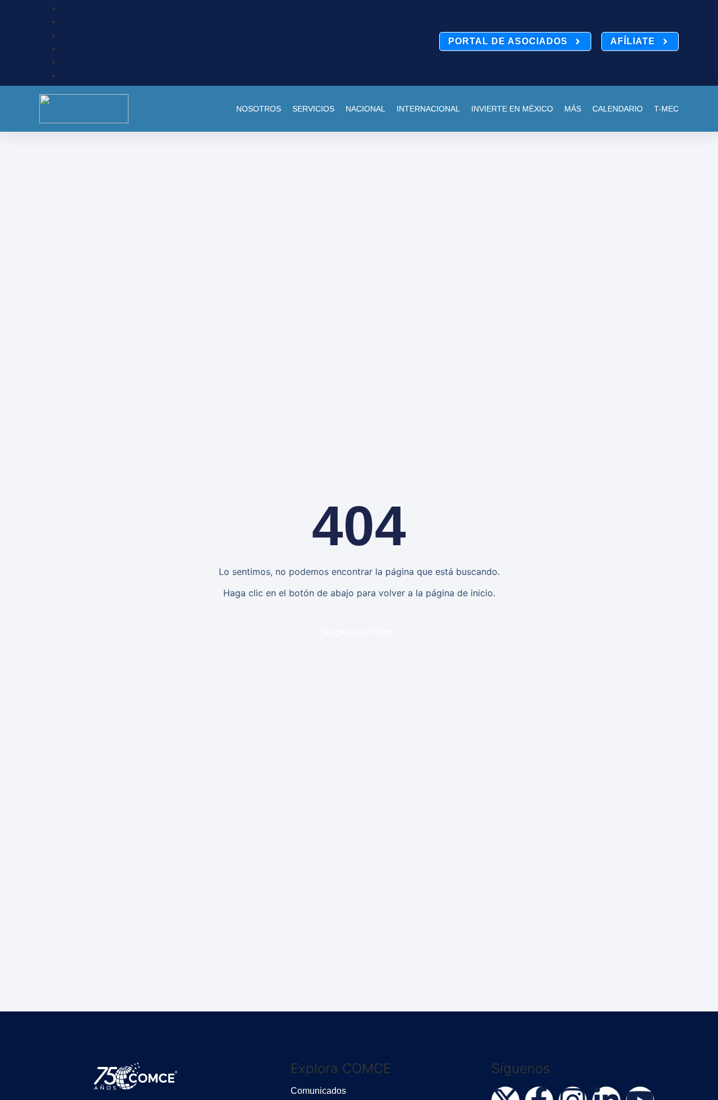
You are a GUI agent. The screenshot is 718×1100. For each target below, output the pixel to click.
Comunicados (318, 1091)
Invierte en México (512, 108)
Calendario (617, 108)
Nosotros (258, 108)
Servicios (313, 108)
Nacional (365, 108)
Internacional (428, 108)
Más (572, 108)
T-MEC (666, 108)
